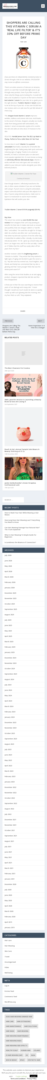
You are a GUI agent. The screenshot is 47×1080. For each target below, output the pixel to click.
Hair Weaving (10, 946)
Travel (7, 957)
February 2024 (10, 712)
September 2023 (11, 739)
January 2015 (10, 927)
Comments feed (11, 996)
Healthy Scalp (12, 1050)
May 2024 (8, 695)
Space (22, 1060)
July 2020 (8, 890)
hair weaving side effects (16, 1045)
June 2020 (8, 895)
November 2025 (10, 598)
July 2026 (8, 555)
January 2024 (10, 717)
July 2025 (8, 620)
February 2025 (10, 647)
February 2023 (10, 776)
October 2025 (10, 604)
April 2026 (8, 571)
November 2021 (10, 825)
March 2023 (9, 771)
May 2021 (8, 857)
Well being (8, 973)
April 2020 (8, 906)
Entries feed (9, 991)
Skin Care (8, 951)
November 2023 (10, 728)
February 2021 (10, 873)
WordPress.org (10, 1002)
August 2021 (9, 841)
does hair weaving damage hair (19, 1017)
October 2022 (10, 798)
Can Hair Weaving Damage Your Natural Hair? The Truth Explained (22, 529)
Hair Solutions (30, 1026)
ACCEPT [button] (33, 1076)
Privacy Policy (32, 1078)
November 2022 (10, 793)
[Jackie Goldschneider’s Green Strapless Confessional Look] (24, 468)
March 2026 (9, 577)
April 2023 (8, 766)
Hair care (23, 42)
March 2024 (9, 706)
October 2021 (10, 830)
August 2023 (9, 744)
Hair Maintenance (13, 1026)
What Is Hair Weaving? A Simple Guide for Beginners (20, 536)
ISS (27, 1055)
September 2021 (11, 836)
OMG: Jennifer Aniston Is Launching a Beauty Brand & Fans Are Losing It (23, 401)
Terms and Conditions (18, 1078)
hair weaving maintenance (17, 1036)
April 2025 (8, 636)
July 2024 (8, 685)
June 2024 (8, 690)
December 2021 (10, 820)
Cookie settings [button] (21, 1076)
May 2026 (8, 566)
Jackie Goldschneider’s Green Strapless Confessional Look (20, 484)
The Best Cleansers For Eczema (17, 368)
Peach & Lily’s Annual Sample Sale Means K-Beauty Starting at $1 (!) (22, 450)
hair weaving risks (13, 1041)
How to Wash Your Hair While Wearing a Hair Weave (22, 514)
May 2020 (8, 900)
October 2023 (10, 733)
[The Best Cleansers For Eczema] (24, 353)
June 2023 (8, 755)
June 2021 (8, 852)
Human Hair (25, 1050)
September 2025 (11, 609)
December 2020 (10, 884)
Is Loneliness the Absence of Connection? (20, 542)
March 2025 (9, 642)
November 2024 (10, 663)
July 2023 (8, 749)
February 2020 (10, 917)
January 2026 (10, 588)
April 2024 (8, 701)
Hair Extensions (23, 1021)
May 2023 (8, 760)
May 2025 (8, 631)
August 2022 (9, 809)
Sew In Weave (11, 1060)
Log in (7, 986)
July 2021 (8, 847)
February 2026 (10, 582)
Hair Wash (10, 1031)
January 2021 (10, 879)
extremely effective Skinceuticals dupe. (20, 160)
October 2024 (10, 668)
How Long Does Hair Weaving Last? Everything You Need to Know (22, 521)
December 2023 (10, 722)
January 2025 (10, 652)
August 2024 (9, 679)
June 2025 (8, 625)
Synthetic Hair (34, 1060)
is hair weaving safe (14, 1055)
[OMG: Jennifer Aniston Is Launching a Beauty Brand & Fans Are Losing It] (24, 385)
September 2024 (11, 674)
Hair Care (10, 1021)
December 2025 (10, 593)
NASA (33, 1055)
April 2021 (8, 863)
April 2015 (8, 922)
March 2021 (9, 868)
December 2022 (10, 787)
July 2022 (8, 814)
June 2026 (8, 561)
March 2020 (9, 911)
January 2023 (10, 782)
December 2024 (10, 658)
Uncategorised (10, 962)
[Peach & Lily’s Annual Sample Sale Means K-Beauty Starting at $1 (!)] (24, 426)
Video (7, 967)
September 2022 (11, 803)
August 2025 (9, 615)
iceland (37, 1050)
